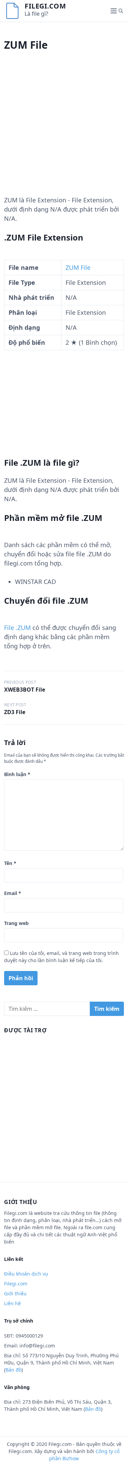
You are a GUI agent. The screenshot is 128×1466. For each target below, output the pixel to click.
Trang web (16, 923)
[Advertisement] (64, 132)
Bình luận (17, 774)
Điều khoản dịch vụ (26, 1273)
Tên (10, 863)
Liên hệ (12, 1303)
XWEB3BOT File (24, 689)
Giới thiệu (15, 1293)
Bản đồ (13, 1370)
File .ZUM (17, 627)
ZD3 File (14, 712)
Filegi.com (45, 6)
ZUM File (78, 267)
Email (12, 893)
